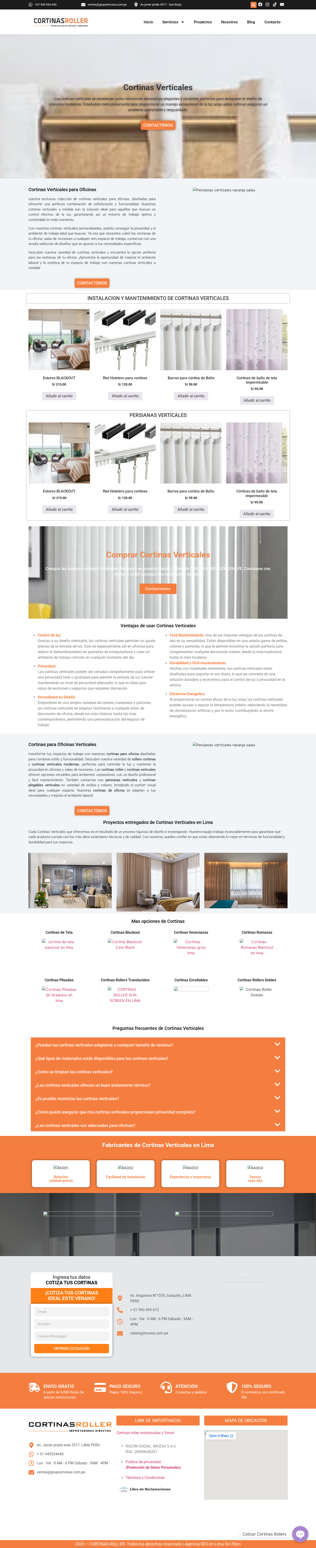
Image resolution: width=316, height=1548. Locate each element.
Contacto (272, 22)
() (153, 1467)
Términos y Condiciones (145, 1477)
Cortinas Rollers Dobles (257, 980)
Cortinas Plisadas (59, 980)
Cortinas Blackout (125, 932)
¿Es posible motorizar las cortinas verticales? (77, 1098)
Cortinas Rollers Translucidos (125, 980)
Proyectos (203, 22)
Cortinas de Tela (59, 932)
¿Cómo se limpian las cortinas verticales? (74, 1071)
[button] (254, 5)
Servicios (170, 22)
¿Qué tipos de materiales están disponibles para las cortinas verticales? (101, 1058)
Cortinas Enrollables (191, 980)
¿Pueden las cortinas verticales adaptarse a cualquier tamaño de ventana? (104, 1045)
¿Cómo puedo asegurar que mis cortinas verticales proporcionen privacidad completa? (115, 1112)
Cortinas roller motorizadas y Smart (145, 1433)
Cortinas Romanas (257, 932)
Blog (251, 22)
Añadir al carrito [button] (59, 396)
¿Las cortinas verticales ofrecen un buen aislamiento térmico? (93, 1085)
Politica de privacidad (143, 1462)
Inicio (148, 22)
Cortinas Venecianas (191, 932)
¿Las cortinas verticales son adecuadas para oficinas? (85, 1125)
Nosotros (229, 22)
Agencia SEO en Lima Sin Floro (213, 1544)
